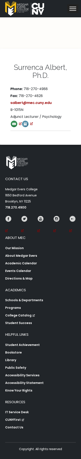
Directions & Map (19, 278)
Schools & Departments (24, 300)
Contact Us (14, 427)
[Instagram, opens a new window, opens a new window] (56, 225)
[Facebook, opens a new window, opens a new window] (8, 225)
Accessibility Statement (24, 383)
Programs (13, 308)
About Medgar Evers (21, 255)
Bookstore (13, 352)
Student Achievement (22, 345)
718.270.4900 (15, 207)
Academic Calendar (21, 263)
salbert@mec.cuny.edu (31, 102)
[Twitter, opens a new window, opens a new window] (24, 225)
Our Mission (14, 248)
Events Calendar (18, 271)
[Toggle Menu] (72, 9)
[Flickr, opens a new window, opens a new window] (72, 225)
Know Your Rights (18, 390)
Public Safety (15, 367)
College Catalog (18, 315)
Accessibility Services (22, 375)
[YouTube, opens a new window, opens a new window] (40, 225)
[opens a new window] (16, 123)
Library (10, 360)
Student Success (18, 323)
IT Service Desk (17, 412)
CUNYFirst (13, 420)
